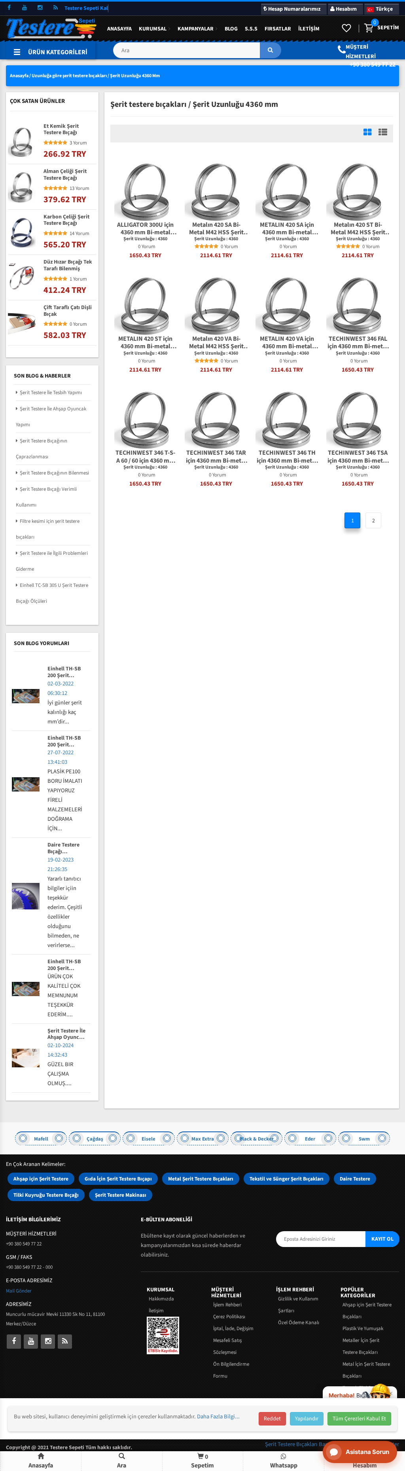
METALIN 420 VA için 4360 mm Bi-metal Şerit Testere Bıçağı (287, 342)
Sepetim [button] (202, 1460)
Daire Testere (355, 1178)
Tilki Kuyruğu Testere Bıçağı (46, 1195)
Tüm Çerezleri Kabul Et (359, 1419)
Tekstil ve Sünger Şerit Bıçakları (287, 1178)
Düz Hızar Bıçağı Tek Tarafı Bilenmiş (68, 265)
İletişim (309, 29)
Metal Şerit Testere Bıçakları (200, 1178)
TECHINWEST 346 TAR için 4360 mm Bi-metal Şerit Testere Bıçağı (216, 456)
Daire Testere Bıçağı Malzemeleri (63, 848)
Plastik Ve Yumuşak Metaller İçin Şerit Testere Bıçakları (363, 1340)
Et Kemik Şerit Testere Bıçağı (61, 130)
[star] (197, 246)
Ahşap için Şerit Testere (40, 1178)
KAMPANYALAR (196, 29)
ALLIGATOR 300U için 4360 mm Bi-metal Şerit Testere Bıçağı (145, 228)
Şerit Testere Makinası (120, 1195)
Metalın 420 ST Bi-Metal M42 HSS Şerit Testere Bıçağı (358, 228)
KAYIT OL (382, 1239)
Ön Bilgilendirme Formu (231, 1370)
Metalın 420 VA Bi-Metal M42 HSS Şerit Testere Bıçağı (216, 342)
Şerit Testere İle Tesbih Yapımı (51, 392)
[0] (368, 28)
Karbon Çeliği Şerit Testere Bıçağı (66, 220)
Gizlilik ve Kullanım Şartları (298, 1304)
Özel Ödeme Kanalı (298, 1322)
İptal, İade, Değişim (233, 1328)
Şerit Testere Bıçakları (292, 1444)
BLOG (231, 29)
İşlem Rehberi (227, 1304)
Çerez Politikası (229, 1316)
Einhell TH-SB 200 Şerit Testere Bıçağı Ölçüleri (64, 672)
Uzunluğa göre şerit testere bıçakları (69, 75)
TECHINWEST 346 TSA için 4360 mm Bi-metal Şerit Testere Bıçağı (357, 456)
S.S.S (251, 29)
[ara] (270, 50)
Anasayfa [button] (40, 1465)
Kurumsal (153, 29)
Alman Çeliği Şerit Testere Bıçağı (65, 175)
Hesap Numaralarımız (293, 9)
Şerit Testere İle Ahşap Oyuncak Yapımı (66, 1034)
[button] (197, 53)
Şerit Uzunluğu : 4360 (145, 239)
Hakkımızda (161, 1298)
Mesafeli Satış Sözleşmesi (227, 1346)
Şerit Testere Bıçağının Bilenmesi (54, 472)
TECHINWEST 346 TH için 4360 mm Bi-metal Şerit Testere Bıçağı (287, 456)
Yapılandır (306, 1419)
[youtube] (24, 8)
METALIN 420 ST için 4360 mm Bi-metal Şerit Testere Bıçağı (145, 342)
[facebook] (9, 8)
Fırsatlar (278, 29)
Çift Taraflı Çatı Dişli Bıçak (68, 311)
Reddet (272, 1419)
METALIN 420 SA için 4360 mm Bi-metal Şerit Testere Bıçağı (287, 228)
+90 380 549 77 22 (373, 64)
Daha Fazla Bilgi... (218, 1416)
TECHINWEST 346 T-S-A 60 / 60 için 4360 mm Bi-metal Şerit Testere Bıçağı (145, 456)
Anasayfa (119, 29)
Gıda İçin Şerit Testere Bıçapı (118, 1178)
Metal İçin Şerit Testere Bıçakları (366, 1370)
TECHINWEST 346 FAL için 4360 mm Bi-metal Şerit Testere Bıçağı (357, 342)
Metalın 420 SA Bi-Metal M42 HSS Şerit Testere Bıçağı (216, 228)
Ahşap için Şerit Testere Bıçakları (367, 1310)
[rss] (55, 8)
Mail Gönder (19, 1290)
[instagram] (40, 8)
